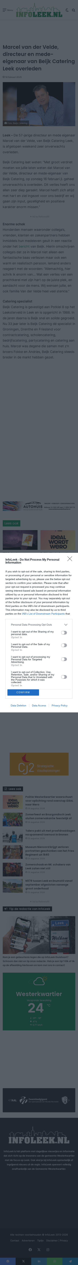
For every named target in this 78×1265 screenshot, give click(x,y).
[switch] (64, 633)
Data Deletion (18, 705)
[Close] (70, 559)
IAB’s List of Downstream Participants (43, 613)
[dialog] (39, 632)
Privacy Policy (59, 705)
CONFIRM (23, 692)
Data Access (39, 705)
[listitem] (39, 625)
